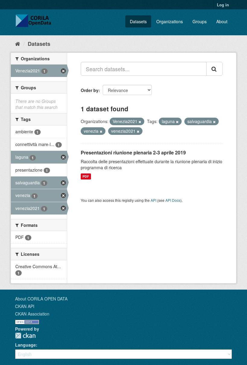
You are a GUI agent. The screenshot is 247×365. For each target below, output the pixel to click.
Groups (199, 21)
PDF (86, 176)
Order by (89, 90)
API (153, 200)
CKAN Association (32, 314)
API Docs (172, 200)
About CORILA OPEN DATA (41, 299)
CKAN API (24, 306)
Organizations (169, 21)
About (221, 21)
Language (25, 345)
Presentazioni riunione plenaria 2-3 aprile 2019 (133, 152)
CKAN (25, 335)
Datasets (138, 21)
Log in (223, 5)
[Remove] (140, 121)
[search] (214, 69)
